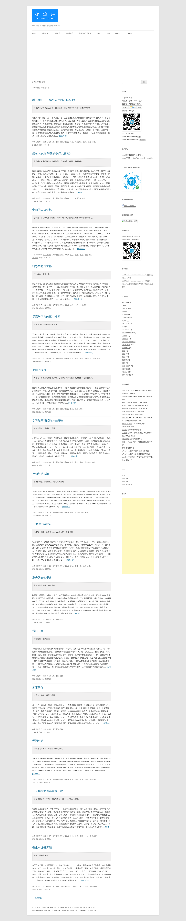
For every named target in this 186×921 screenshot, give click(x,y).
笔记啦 (124, 430)
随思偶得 (64, 886)
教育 (91, 780)
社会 (86, 836)
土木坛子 (125, 412)
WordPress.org (127, 484)
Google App (126, 308)
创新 (76, 255)
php (123, 327)
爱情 (81, 836)
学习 (71, 358)
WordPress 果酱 (128, 415)
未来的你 (37, 687)
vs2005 (124, 336)
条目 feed (125, 478)
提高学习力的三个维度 (46, 316)
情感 (81, 780)
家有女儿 (125, 348)
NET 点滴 (125, 323)
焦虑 (76, 409)
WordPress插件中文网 (130, 451)
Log (108, 33)
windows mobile (128, 342)
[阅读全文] (63, 136)
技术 (76, 305)
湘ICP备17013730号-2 (87, 907)
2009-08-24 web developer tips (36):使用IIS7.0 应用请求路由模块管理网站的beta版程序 (137, 284)
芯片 (81, 305)
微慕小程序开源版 (85, 33)
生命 (89, 142)
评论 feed (125, 481)
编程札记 (125, 369)
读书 (94, 358)
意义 (84, 142)
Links (99, 33)
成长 (86, 780)
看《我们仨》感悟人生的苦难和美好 (54, 100)
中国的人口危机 (42, 209)
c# (123, 305)
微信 (123, 354)
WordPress (126, 345)
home (34, 33)
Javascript (126, 317)
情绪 (76, 358)
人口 (71, 255)
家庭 (71, 780)
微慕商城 (125, 396)
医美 (71, 409)
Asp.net (125, 302)
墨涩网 (124, 433)
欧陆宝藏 (125, 439)
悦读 (57, 142)
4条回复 (35, 465)
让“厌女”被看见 (41, 524)
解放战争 (78, 198)
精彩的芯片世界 (42, 266)
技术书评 (125, 360)
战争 (71, 305)
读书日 (85, 886)
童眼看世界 (126, 366)
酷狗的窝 (125, 408)
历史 (71, 198)
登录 (123, 475)
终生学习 (88, 358)
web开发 (125, 339)
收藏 (123, 363)
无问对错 (37, 740)
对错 (76, 780)
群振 (123, 448)
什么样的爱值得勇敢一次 (47, 791)
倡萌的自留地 (127, 424)
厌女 (71, 566)
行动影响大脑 (40, 473)
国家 (81, 255)
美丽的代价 (39, 370)
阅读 (91, 886)
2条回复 (35, 783)
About (117, 33)
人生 (71, 142)
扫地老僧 (125, 402)
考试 (71, 513)
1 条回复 (35, 145)
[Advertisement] (93, 55)
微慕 (123, 390)
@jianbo (131, 134)
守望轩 (44, 907)
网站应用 (125, 372)
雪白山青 (37, 630)
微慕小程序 (69, 33)
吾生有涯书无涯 (42, 847)
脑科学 (77, 513)
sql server (125, 330)
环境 (81, 358)
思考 (81, 462)
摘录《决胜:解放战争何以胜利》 (52, 153)
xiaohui (124, 405)
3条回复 (35, 258)
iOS (123, 311)
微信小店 (45, 33)
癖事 (123, 442)
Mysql (124, 320)
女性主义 (78, 566)
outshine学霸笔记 (128, 457)
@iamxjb (142, 140)
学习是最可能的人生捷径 (47, 420)
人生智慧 (78, 142)
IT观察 (124, 314)
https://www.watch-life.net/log (142, 158)
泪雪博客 (125, 418)
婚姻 (76, 836)
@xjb (139, 137)
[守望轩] (45, 16)
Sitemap (129, 33)
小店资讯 (57, 33)
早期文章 (37, 898)
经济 (86, 255)
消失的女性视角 (42, 577)
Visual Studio (127, 333)
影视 (123, 351)
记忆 (83, 513)
